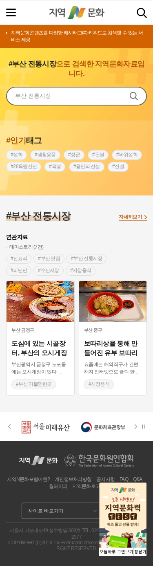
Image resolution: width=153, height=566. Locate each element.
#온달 (98, 154)
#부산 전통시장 (86, 258)
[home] (76, 12)
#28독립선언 (24, 166)
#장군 (74, 154)
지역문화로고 (86, 486)
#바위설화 (126, 154)
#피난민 (19, 270)
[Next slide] (138, 426)
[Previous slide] (9, 426)
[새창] (40, 301)
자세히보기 (130, 217)
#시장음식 (80, 270)
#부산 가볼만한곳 (34, 384)
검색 (142, 13)
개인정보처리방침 (73, 479)
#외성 (55, 166)
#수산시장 (48, 270)
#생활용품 (45, 154)
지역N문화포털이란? (28, 479)
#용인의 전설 (86, 166)
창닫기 (140, 552)
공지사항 (105, 479)
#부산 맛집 (49, 258)
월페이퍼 (58, 486)
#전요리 (19, 258)
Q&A (137, 479)
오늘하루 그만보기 (116, 552)
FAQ (124, 479)
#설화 (16, 154)
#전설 (118, 166)
